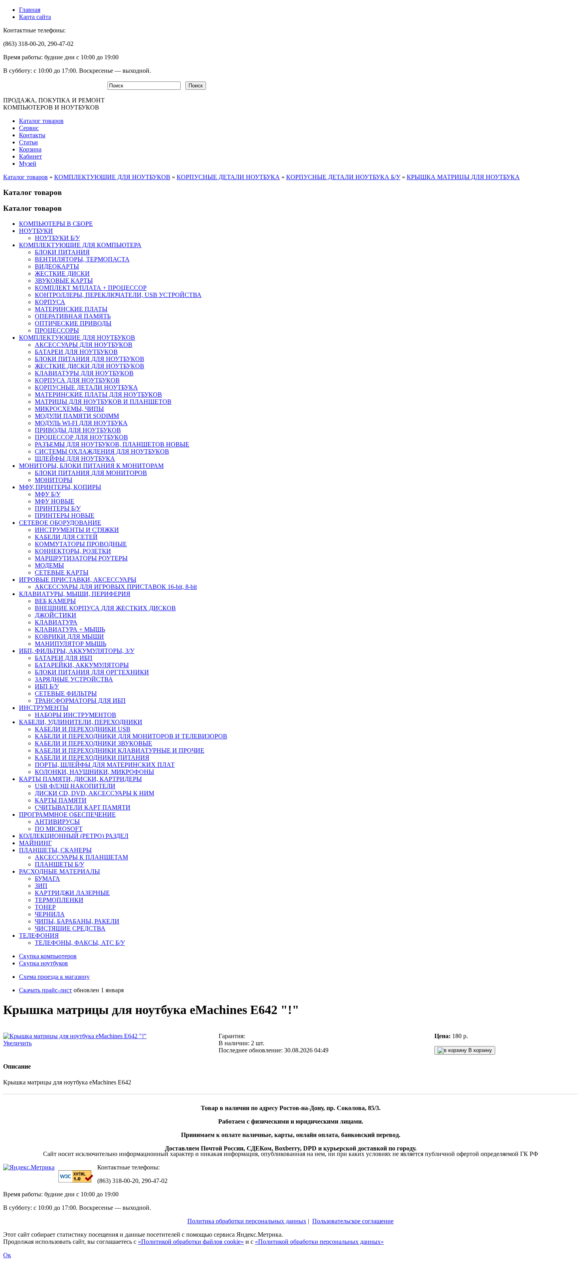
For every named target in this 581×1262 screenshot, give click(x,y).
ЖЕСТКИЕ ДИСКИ (62, 273)
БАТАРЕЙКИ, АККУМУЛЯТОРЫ (82, 665)
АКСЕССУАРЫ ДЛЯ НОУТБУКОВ (83, 344)
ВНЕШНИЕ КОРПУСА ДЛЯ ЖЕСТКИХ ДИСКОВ (105, 608)
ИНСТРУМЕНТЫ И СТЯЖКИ (77, 529)
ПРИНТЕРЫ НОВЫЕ (64, 515)
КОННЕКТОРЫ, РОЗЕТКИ (73, 551)
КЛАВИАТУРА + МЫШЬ (70, 629)
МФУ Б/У (47, 494)
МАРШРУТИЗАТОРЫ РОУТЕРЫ (81, 558)
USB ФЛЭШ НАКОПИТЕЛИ (75, 786)
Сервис (29, 128)
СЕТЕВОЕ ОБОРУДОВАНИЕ (60, 522)
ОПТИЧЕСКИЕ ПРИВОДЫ (73, 323)
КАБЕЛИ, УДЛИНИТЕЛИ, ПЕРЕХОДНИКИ (80, 722)
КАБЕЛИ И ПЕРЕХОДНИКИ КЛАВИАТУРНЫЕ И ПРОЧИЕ (119, 750)
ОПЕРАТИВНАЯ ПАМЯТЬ (73, 316)
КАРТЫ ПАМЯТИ (61, 800)
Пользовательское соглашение (353, 1221)
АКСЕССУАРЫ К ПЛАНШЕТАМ (81, 857)
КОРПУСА (50, 302)
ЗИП (41, 885)
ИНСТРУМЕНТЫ (43, 707)
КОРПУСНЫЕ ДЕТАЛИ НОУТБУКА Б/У (343, 177)
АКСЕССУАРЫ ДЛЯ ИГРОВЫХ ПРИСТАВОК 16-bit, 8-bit (116, 586)
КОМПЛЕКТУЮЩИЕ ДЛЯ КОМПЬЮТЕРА (80, 245)
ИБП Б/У (47, 686)
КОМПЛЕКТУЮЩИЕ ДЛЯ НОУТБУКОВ (112, 177)
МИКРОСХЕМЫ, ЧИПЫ (69, 408)
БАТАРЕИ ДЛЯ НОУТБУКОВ (76, 351)
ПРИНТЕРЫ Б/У (58, 508)
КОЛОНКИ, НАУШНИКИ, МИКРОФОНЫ (94, 771)
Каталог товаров (41, 120)
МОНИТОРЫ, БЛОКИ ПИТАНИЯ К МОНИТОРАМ (91, 465)
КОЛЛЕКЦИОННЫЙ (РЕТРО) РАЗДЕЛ (73, 836)
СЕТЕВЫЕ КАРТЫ (62, 572)
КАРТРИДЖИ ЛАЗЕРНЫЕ (72, 892)
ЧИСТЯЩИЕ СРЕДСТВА (70, 928)
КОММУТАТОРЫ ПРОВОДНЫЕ (81, 544)
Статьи (28, 142)
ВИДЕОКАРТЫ (57, 266)
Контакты (32, 135)
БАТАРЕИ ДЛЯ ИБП (63, 658)
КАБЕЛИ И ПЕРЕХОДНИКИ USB (82, 729)
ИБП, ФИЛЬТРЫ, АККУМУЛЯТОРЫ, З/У (76, 650)
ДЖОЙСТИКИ (55, 615)
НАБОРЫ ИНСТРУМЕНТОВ (75, 714)
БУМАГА (47, 878)
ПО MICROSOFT (59, 828)
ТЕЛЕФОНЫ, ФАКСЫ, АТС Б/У (80, 942)
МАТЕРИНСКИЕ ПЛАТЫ (71, 309)
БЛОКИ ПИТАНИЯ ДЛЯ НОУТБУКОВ (89, 359)
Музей (27, 163)
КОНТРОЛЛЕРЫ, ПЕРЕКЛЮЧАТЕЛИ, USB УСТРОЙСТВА (118, 294)
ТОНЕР (45, 907)
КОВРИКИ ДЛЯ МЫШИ (69, 636)
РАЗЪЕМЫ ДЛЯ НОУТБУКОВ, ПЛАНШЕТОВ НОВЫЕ (112, 444)
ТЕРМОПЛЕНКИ (59, 900)
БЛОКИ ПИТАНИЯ (62, 252)
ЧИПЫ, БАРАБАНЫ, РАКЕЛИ (77, 921)
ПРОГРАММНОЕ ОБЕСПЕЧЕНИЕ (67, 814)
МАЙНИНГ (35, 843)
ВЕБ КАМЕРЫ (55, 601)
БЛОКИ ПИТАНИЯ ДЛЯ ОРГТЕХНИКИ (92, 672)
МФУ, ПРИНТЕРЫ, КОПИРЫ (60, 487)
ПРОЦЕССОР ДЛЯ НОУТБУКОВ (81, 437)
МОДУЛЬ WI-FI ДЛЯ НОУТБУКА (81, 423)
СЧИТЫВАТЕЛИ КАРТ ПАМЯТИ (82, 807)
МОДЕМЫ (49, 565)
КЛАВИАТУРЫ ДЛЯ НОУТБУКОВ (84, 373)
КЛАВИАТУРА (56, 622)
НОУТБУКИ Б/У (57, 238)
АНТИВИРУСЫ (57, 821)
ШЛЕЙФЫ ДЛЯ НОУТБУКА (75, 458)
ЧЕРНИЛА (50, 914)
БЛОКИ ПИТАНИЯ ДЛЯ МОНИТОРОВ (91, 472)
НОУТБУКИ (36, 230)
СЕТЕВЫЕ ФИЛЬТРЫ (66, 693)
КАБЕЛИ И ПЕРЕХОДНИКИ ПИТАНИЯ (92, 757)
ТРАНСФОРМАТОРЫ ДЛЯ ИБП (80, 700)
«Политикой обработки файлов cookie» (191, 1241)
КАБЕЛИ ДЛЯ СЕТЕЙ (66, 537)
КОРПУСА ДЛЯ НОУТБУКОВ (77, 380)
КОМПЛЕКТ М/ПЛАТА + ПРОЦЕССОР (91, 287)
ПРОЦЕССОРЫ (57, 330)
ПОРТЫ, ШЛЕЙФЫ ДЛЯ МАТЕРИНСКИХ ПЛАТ (105, 764)
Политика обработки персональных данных (246, 1221)
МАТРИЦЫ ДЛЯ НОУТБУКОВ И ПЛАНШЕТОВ (103, 401)
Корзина (30, 149)
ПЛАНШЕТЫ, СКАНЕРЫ (55, 850)
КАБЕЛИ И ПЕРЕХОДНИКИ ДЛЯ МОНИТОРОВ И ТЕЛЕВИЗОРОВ (131, 736)
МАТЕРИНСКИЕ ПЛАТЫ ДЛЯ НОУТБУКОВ (98, 394)
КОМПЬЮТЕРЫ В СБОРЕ (56, 223)
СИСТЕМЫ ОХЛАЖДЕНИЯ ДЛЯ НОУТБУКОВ (102, 451)
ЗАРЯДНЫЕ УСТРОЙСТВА (74, 679)
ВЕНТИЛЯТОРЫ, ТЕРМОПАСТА (82, 259)
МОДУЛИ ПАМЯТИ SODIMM (77, 415)
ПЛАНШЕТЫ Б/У (59, 864)
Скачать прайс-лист (45, 990)
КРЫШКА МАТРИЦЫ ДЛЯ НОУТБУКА (463, 177)
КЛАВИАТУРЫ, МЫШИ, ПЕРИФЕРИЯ (74, 593)
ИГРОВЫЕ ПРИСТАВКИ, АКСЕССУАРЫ (77, 579)
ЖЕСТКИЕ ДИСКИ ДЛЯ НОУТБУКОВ (89, 366)
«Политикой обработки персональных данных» (319, 1241)
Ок (7, 1255)
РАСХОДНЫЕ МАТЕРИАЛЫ (59, 871)
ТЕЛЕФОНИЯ (39, 935)
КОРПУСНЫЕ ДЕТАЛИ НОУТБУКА (228, 177)
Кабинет (30, 156)
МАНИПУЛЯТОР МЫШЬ (70, 643)
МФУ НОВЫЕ (54, 501)
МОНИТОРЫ (53, 480)
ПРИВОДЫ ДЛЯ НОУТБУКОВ (78, 430)
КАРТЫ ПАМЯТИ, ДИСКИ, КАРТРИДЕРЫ (80, 779)
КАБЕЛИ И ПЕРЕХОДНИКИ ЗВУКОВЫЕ (93, 743)
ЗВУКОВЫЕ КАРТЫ (64, 280)
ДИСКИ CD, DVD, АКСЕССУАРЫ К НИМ (94, 793)
